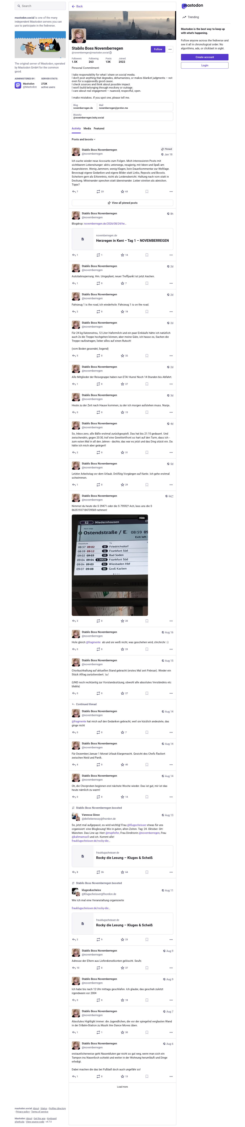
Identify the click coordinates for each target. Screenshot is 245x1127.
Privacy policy (23, 1111)
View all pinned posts (125, 202)
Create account (205, 57)
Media (87, 128)
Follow (158, 49)
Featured (99, 128)
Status (44, 1108)
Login (204, 65)
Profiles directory (57, 1108)
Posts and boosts (82, 139)
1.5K (74, 61)
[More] (171, 191)
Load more (122, 1086)
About (36, 1108)
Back (79, 6)
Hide (142, 517)
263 (91, 61)
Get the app (39, 1118)
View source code (35, 1121)
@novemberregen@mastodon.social (90, 52)
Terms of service (39, 1111)
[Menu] (170, 49)
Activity (76, 128)
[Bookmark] (147, 191)
